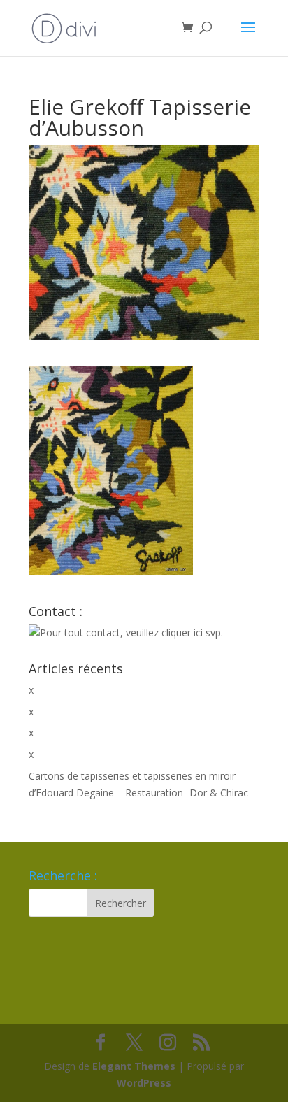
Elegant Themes (133, 1066)
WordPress (144, 1082)
